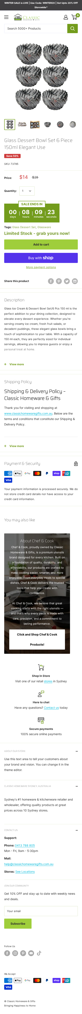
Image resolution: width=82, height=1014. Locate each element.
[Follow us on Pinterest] (23, 953)
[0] (74, 17)
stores (48, 681)
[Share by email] (75, 281)
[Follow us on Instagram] (15, 953)
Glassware (44, 227)
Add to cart (41, 244)
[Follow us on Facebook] (7, 953)
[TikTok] (39, 954)
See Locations (25, 871)
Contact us (51, 707)
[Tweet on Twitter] (67, 281)
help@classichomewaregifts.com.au (28, 864)
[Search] (72, 28)
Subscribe (18, 923)
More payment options (41, 267)
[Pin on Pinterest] (59, 281)
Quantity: (10, 190)
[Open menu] (6, 17)
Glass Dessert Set (24, 227)
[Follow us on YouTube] (31, 953)
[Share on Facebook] (51, 281)
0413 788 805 (25, 845)
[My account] (66, 17)
